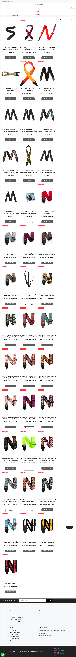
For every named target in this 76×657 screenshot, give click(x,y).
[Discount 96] (29, 73)
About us (12, 640)
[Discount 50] (47, 196)
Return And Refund (15, 634)
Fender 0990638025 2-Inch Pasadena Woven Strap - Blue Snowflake (47, 131)
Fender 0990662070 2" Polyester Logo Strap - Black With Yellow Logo (47, 172)
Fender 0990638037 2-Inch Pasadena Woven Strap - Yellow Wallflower (28, 172)
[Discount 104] (47, 73)
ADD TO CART (30, 222)
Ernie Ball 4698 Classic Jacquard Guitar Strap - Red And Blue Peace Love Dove (28, 419)
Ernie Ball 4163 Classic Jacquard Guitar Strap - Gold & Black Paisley (10, 296)
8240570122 (45, 635)
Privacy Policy (13, 630)
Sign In (40, 610)
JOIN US (49, 601)
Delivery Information (15, 638)
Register (41, 613)
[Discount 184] (29, 279)
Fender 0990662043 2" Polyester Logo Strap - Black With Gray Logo (29, 131)
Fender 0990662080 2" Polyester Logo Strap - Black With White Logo (11, 213)
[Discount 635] (47, 238)
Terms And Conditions (15, 632)
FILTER (70, 527)
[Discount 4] (29, 32)
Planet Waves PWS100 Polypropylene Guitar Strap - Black (10, 49)
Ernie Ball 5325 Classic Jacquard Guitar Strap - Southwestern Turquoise (47, 501)
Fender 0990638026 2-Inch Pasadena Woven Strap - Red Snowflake (10, 172)
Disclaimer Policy (14, 636)
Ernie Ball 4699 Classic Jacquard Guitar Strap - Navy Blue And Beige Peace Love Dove (47, 419)
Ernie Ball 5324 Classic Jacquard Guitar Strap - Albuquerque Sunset (28, 501)
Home (11, 15)
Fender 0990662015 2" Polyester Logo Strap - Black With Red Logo (10, 131)
